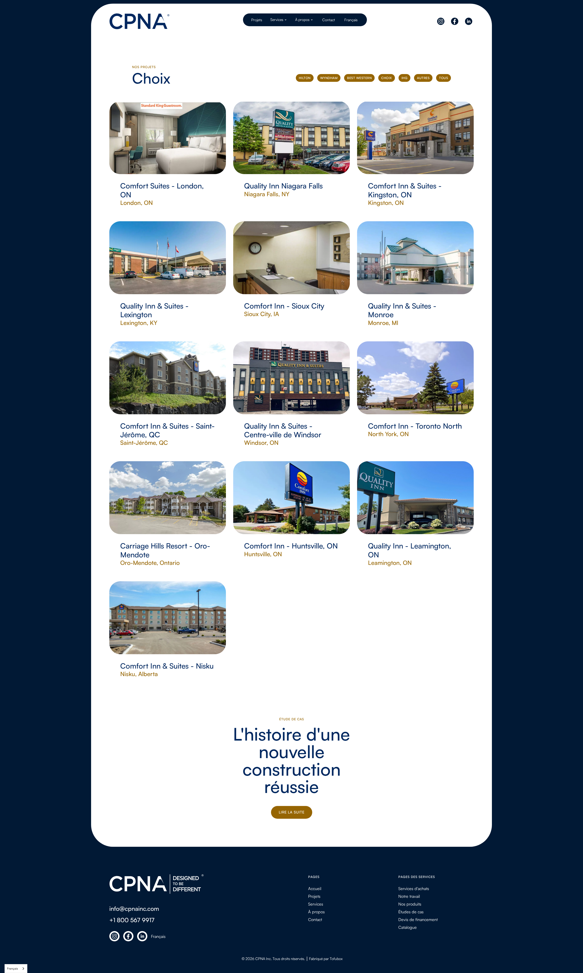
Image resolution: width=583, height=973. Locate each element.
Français (12, 968)
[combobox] (16, 968)
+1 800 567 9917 (131, 920)
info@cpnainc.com (134, 908)
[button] (279, 20)
